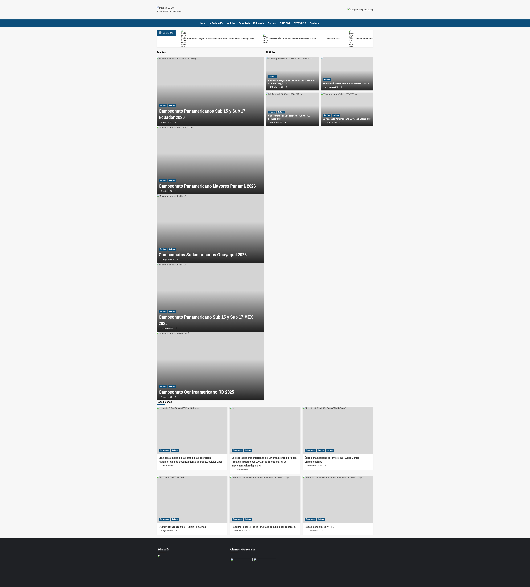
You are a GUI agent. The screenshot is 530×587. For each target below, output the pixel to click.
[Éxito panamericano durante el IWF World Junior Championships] (338, 430)
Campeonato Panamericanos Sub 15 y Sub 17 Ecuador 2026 (202, 114)
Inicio (202, 23)
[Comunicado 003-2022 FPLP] (338, 499)
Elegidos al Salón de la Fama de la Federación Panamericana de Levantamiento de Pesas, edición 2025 (190, 459)
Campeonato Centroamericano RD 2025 (196, 392)
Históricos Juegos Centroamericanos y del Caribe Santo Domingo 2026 (220, 38)
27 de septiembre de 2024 (314, 465)
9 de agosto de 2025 (167, 328)
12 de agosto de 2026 (331, 87)
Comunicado (164, 450)
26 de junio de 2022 (167, 531)
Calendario (244, 23)
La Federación (216, 23)
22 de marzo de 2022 (240, 531)
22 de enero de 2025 (167, 465)
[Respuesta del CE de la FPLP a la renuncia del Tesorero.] (265, 499)
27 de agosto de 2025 (167, 260)
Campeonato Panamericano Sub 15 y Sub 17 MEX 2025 (206, 320)
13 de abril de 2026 (166, 191)
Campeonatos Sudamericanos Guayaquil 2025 (203, 254)
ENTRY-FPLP (300, 23)
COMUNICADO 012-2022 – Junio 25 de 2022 (182, 527)
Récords (272, 23)
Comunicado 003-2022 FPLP (320, 527)
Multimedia (258, 23)
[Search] (371, 23)
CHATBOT (285, 23)
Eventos (163, 105)
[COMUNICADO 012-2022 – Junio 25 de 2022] (192, 499)
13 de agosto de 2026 (276, 87)
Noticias (231, 23)
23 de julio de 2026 (166, 122)
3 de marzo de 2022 (313, 531)
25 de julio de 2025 (166, 397)
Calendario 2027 (332, 38)
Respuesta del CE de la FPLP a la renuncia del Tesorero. (264, 527)
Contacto (314, 23)
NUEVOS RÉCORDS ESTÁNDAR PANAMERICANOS (292, 38)
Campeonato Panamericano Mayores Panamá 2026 (207, 186)
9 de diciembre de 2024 (241, 469)
